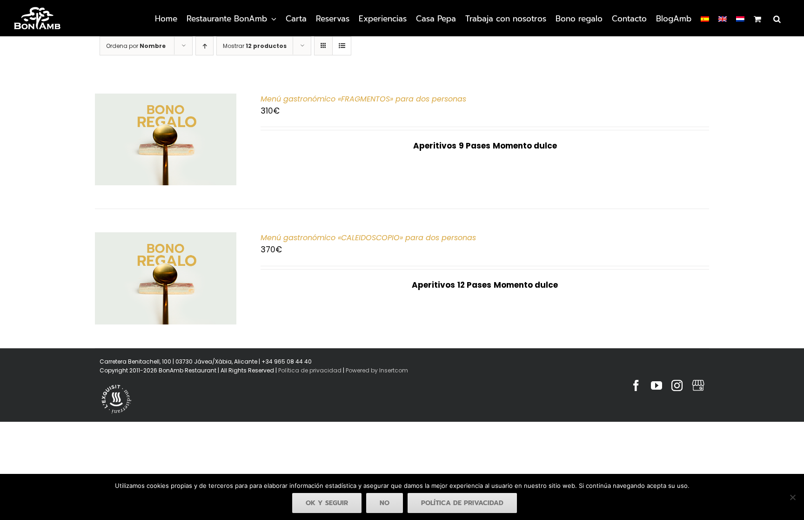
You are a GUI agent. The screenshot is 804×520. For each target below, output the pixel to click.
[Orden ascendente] (204, 45)
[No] (792, 497)
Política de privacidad (310, 370)
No (384, 503)
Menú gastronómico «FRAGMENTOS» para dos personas (363, 99)
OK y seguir (327, 503)
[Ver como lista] (342, 46)
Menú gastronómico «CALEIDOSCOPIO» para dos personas (368, 237)
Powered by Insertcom (376, 370)
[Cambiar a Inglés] (722, 18)
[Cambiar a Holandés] (740, 18)
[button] (777, 18)
